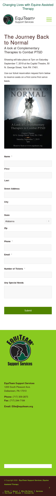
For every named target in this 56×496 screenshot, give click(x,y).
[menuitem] (40, 19)
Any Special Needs (14, 282)
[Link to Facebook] (49, 487)
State (7, 215)
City (6, 202)
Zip (5, 228)
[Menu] (47, 19)
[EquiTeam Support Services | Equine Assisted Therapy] (20, 19)
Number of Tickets (14, 268)
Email (8, 254)
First (6, 168)
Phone (8, 241)
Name (8, 156)
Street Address (12, 188)
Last (6, 180)
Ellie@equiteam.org (22, 406)
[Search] (40, 19)
